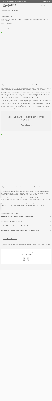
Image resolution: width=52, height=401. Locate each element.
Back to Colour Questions (10, 239)
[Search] (42, 5)
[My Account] (47, 5)
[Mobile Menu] (2, 6)
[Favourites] (45, 5)
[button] (26, 216)
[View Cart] (50, 5)
